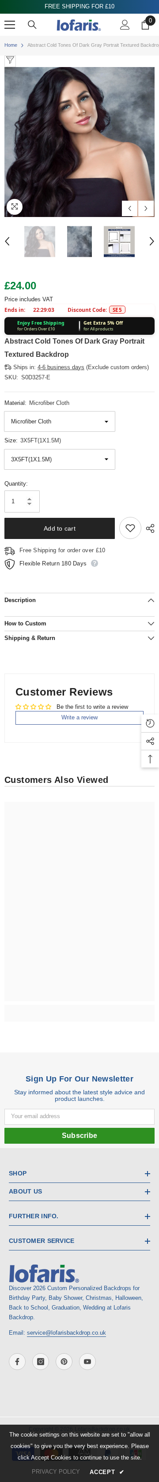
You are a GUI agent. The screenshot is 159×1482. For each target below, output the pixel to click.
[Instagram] (40, 1361)
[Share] (148, 528)
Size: (32, 440)
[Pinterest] (64, 1361)
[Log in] (125, 25)
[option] (79, 142)
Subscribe (80, 1135)
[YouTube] (87, 1361)
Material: (36, 403)
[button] (129, 208)
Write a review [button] (79, 717)
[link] (79, 1008)
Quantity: (16, 483)
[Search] (32, 24)
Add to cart (60, 528)
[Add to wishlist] (130, 528)
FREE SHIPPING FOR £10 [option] (77, 6)
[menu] (9, 24)
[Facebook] (17, 1361)
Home (10, 45)
